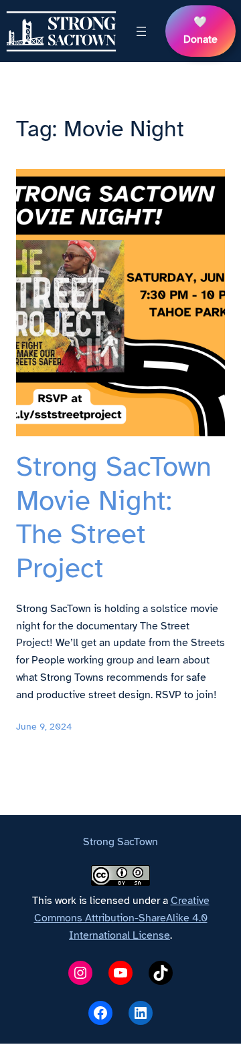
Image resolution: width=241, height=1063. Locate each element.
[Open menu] (141, 31)
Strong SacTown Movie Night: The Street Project (114, 517)
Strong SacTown (120, 842)
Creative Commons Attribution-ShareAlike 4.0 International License (122, 918)
